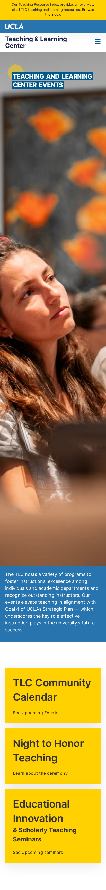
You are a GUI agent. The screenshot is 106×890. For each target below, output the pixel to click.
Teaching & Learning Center (36, 42)
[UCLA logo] (14, 25)
